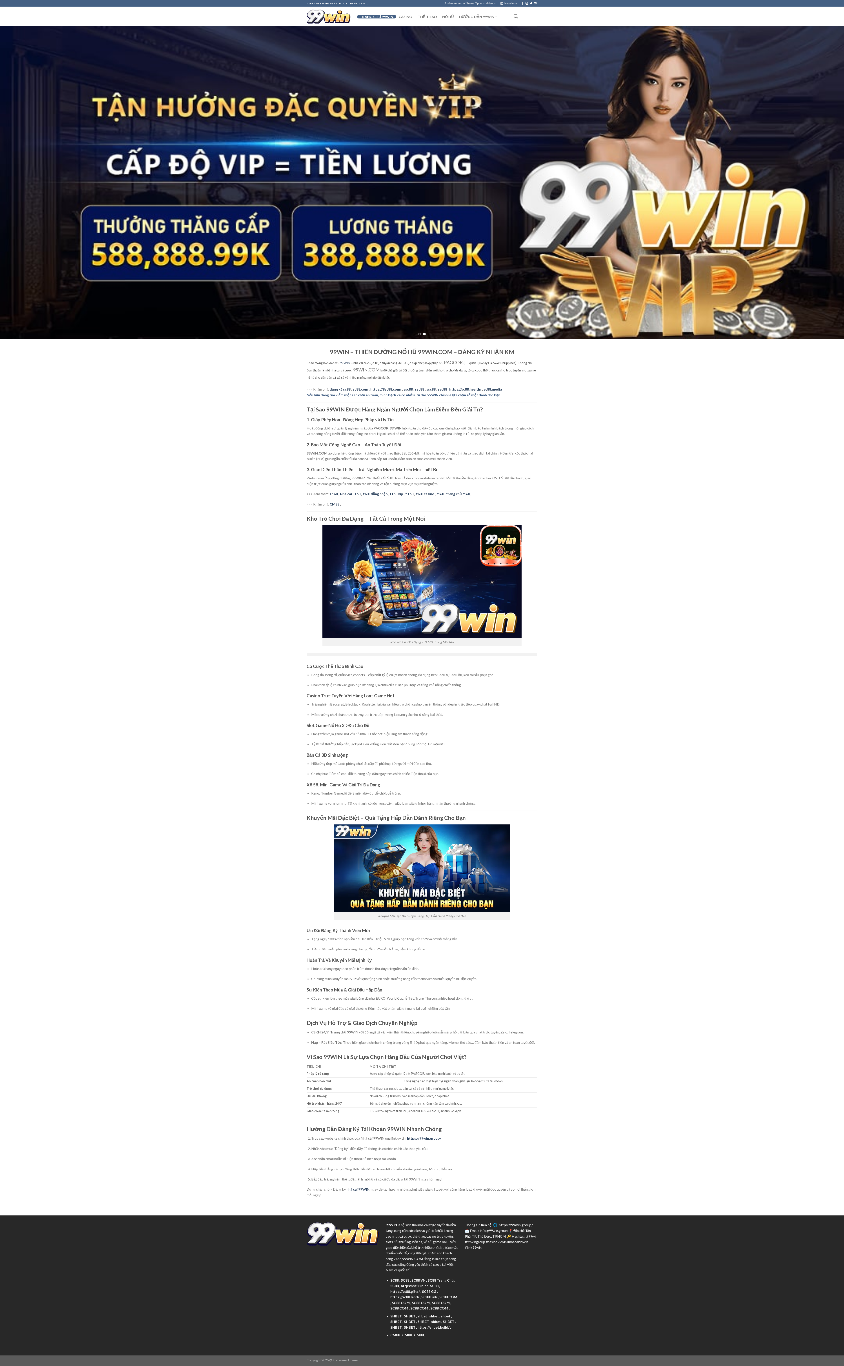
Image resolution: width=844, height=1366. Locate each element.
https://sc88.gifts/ (405, 1291)
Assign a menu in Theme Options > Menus (470, 3)
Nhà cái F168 (350, 494)
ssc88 (408, 389)
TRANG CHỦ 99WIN (376, 16)
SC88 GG (429, 1291)
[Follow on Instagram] (527, 3)
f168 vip (396, 494)
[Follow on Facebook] (522, 3)
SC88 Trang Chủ (441, 1280)
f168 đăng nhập (375, 494)
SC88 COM (448, 1297)
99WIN (345, 363)
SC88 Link (429, 1297)
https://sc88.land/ (404, 1297)
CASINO (406, 16)
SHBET (396, 1316)
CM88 (334, 504)
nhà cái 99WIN (357, 1189)
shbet (422, 1316)
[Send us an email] (535, 3)
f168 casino (425, 494)
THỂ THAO (427, 16)
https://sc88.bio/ (414, 1286)
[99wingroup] (329, 16)
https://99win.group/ (516, 1225)
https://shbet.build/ (433, 1327)
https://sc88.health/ (465, 389)
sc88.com (360, 389)
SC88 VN (418, 1280)
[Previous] (22, 182)
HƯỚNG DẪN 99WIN (477, 17)
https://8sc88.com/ (385, 389)
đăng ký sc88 (340, 389)
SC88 (394, 1280)
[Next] (822, 182)
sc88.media (493, 389)
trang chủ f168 (458, 494)
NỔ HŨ (448, 16)
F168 (334, 494)
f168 (440, 494)
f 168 (409, 494)
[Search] (515, 16)
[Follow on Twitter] (531, 3)
